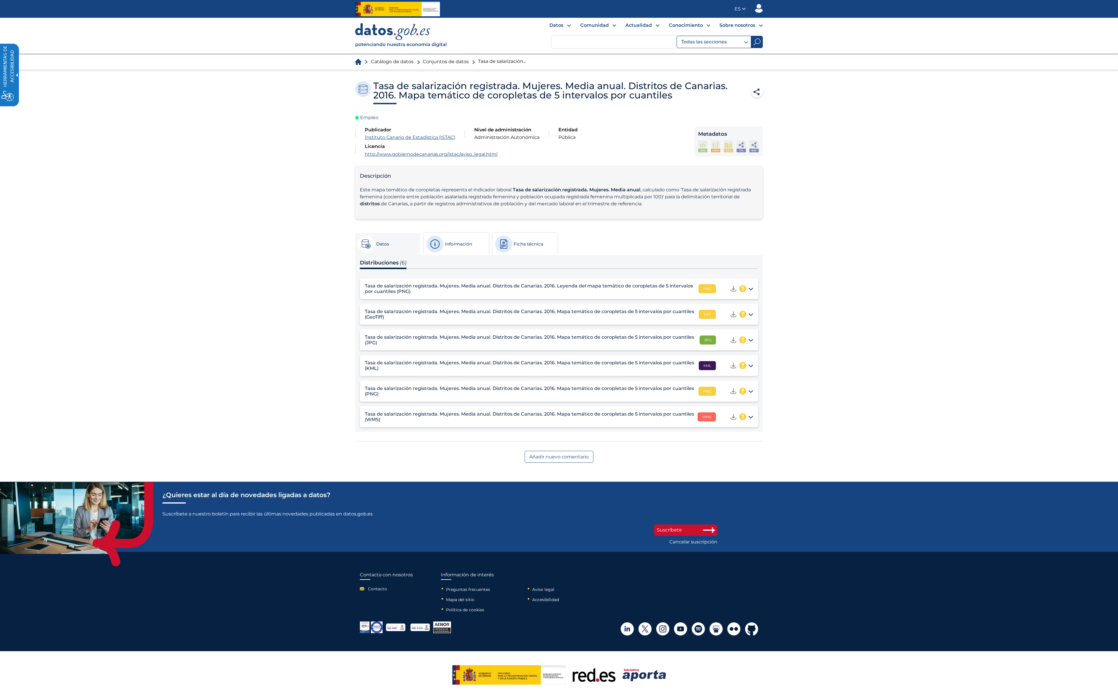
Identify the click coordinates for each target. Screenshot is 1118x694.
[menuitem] (555, 26)
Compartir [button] (757, 92)
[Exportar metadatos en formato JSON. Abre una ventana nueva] (715, 146)
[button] (740, 9)
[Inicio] (401, 35)
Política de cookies (465, 609)
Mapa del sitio (460, 599)
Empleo (369, 117)
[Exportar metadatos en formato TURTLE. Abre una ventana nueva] (741, 146)
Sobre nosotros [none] (737, 25)
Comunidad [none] (594, 25)
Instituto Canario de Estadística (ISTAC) (410, 137)
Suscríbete (669, 530)
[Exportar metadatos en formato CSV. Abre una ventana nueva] (728, 146)
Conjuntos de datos (446, 61)
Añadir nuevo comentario (559, 457)
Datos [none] (556, 25)
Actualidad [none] (638, 25)
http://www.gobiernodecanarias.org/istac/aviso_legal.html (431, 154)
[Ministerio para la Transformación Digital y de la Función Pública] (397, 9)
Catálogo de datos (392, 61)
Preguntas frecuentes (468, 589)
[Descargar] (733, 288)
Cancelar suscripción (693, 542)
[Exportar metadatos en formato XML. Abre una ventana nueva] (702, 146)
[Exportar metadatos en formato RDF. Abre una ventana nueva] (754, 146)
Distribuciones (383, 262)
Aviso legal (543, 589)
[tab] (387, 244)
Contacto (377, 588)
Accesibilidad (545, 599)
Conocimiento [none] (686, 25)
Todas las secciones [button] (704, 42)
